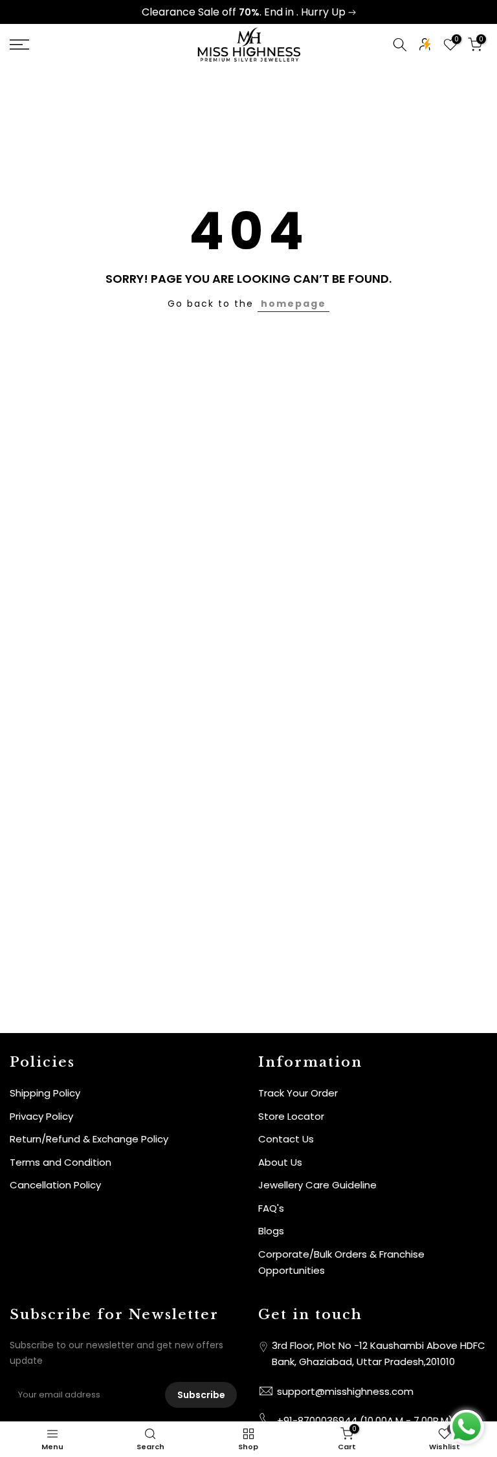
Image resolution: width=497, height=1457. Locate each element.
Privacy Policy (41, 1116)
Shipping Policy (45, 1093)
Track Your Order (298, 1093)
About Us (280, 1162)
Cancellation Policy (55, 1185)
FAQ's (271, 1208)
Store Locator (291, 1116)
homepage (293, 303)
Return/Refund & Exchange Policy (89, 1139)
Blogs (271, 1231)
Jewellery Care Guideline (317, 1185)
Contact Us (286, 1139)
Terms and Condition (60, 1162)
